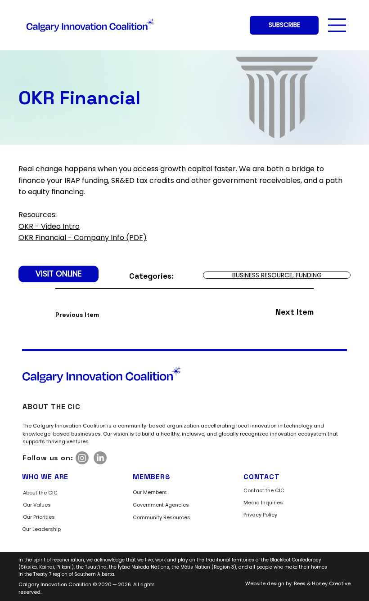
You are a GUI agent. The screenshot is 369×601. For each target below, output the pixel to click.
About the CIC (40, 492)
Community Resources (161, 517)
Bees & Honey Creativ (320, 583)
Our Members (150, 492)
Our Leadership (41, 529)
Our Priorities (39, 517)
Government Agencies (161, 504)
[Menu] (337, 25)
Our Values (37, 504)
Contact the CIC (263, 490)
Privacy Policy (260, 514)
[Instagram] (82, 457)
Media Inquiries (263, 502)
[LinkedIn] (100, 457)
